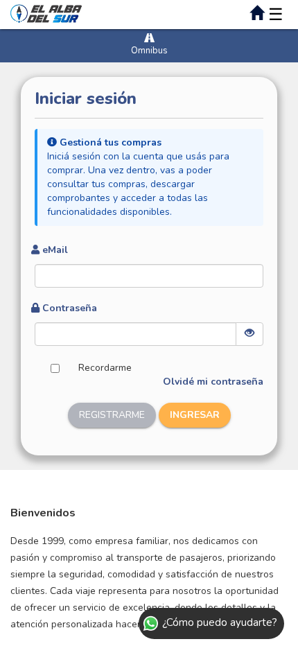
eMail (55, 249)
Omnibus (149, 50)
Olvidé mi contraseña (213, 381)
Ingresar (195, 414)
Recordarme (105, 367)
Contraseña (69, 308)
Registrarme (112, 414)
